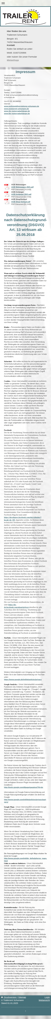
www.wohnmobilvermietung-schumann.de (21, 106)
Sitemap (22, 997)
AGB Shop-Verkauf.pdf (20, 202)
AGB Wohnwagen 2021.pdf (22, 187)
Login (47, 997)
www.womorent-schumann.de (16, 109)
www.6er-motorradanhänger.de (17, 114)
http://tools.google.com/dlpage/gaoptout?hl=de (23, 787)
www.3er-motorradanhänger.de (17, 111)
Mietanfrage (13, 60)
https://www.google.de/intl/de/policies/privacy (23, 680)
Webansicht (44, 1000)
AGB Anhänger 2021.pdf (21, 194)
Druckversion (10, 997)
